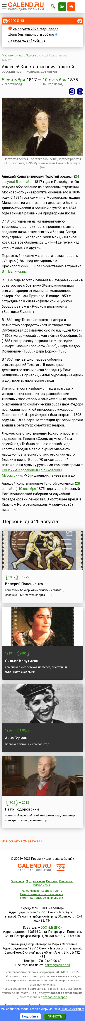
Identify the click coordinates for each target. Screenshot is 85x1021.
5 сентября (13, 79)
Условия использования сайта (41, 890)
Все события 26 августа (21, 841)
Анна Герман (16, 738)
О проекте (17, 881)
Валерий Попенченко (24, 584)
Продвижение (35, 881)
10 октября (54, 79)
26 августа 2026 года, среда (35, 29)
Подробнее (30, 1016)
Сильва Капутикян (21, 661)
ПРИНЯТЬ (55, 1016)
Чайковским (51, 470)
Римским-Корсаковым (21, 470)
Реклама (52, 881)
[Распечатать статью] (80, 91)
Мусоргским (12, 475)
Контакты (66, 881)
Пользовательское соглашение (41, 894)
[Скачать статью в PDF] (72, 91)
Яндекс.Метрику (72, 1009)
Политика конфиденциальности (41, 897)
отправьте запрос (55, 997)
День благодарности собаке (31, 34)
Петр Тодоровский (22, 809)
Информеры (41, 885)
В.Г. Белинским (14, 271)
